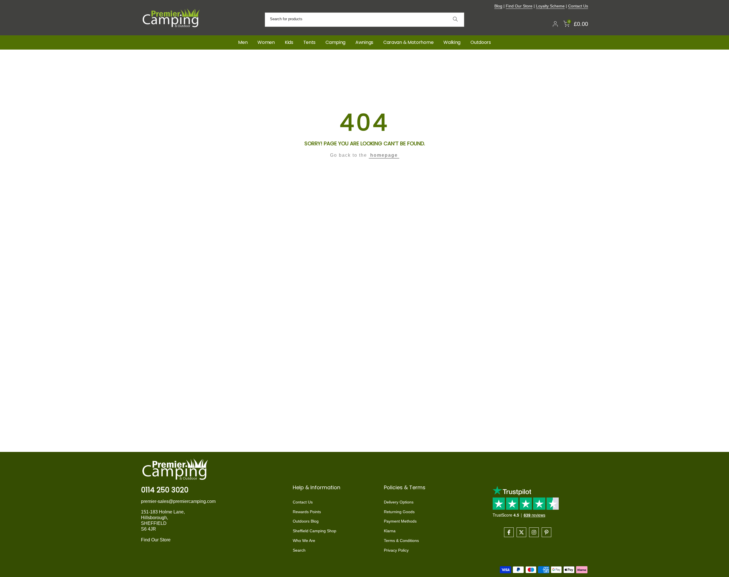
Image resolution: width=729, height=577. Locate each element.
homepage (384, 155)
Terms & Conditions (401, 540)
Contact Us (578, 6)
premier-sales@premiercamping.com (178, 501)
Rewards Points (307, 511)
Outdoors (480, 42)
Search (299, 550)
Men (242, 42)
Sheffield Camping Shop (314, 531)
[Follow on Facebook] (509, 532)
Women (266, 42)
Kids (289, 42)
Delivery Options (398, 502)
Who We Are (304, 540)
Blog (498, 6)
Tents (309, 42)
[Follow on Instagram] (534, 532)
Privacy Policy (396, 550)
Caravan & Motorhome (408, 42)
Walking (451, 42)
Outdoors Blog (306, 521)
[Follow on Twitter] (521, 532)
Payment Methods (400, 521)
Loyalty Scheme (550, 6)
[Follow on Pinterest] (546, 532)
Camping (335, 42)
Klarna (390, 531)
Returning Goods (399, 511)
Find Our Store (519, 6)
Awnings (364, 42)
